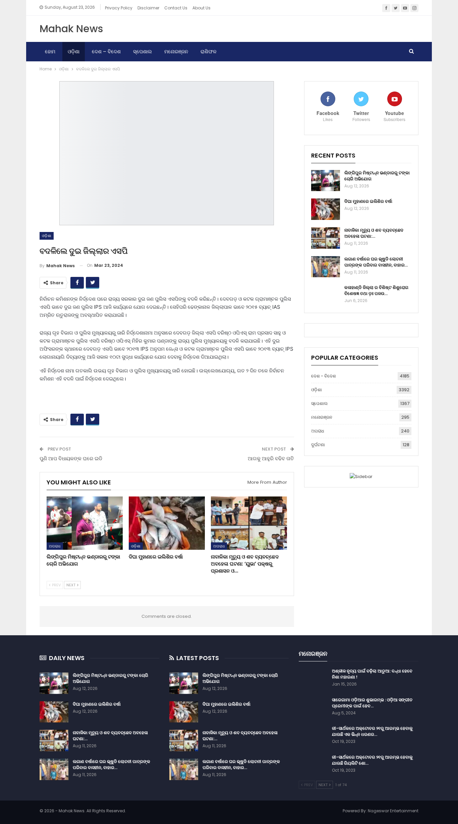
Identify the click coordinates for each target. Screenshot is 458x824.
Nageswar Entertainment (393, 811)
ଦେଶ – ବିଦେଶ (106, 51)
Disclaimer (148, 8)
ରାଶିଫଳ (209, 51)
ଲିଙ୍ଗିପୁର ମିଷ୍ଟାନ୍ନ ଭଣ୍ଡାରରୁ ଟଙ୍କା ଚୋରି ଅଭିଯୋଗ (377, 176)
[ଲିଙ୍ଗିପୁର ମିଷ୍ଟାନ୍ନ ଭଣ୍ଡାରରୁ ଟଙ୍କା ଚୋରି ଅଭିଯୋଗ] (85, 523)
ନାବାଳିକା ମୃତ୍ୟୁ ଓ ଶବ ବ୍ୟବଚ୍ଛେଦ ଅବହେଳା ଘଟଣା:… (373, 233)
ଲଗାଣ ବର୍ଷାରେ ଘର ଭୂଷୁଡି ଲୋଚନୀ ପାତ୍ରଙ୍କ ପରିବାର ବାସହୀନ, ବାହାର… (376, 262)
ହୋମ (50, 51)
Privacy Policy (118, 8)
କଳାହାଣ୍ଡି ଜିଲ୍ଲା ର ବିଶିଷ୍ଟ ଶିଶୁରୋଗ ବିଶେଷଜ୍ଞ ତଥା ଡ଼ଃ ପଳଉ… (376, 290)
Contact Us (175, 8)
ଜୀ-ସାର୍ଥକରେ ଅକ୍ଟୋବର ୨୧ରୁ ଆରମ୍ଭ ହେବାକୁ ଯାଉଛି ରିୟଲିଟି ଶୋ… (372, 760)
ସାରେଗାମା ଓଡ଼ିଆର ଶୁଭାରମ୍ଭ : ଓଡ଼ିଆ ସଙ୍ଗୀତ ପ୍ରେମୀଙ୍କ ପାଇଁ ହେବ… (372, 703)
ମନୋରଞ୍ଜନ (176, 51)
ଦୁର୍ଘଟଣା (318, 445)
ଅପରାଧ (55, 546)
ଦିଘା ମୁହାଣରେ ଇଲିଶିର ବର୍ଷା (368, 201)
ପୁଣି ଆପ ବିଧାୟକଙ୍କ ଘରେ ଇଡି (71, 458)
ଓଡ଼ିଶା (73, 51)
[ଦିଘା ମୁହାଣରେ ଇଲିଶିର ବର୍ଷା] (167, 523)
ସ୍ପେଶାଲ (142, 51)
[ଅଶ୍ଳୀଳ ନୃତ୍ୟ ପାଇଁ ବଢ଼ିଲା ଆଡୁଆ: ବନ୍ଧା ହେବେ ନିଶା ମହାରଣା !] (313, 679)
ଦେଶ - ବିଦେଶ (323, 376)
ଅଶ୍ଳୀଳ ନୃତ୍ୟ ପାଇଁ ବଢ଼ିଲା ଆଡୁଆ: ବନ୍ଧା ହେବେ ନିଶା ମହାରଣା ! (372, 674)
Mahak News (71, 28)
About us (201, 8)
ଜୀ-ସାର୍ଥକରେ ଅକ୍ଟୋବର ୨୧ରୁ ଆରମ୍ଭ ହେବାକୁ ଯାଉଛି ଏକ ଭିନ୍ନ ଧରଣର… (372, 731)
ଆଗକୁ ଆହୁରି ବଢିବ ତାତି (271, 458)
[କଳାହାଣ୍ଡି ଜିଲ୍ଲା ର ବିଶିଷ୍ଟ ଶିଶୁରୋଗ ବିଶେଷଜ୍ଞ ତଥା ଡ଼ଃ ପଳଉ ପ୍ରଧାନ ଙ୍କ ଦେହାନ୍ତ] (325, 295)
